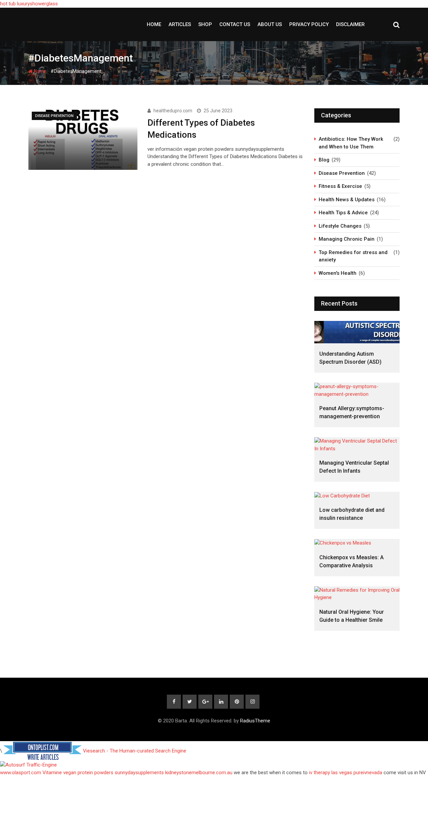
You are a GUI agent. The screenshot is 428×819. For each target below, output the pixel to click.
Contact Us (234, 24)
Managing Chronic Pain (346, 239)
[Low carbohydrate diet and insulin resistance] (357, 495)
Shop (205, 24)
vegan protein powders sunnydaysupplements (113, 773)
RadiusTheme (255, 721)
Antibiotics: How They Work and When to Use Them (351, 143)
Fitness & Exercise (340, 186)
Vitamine (52, 773)
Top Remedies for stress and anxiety (353, 256)
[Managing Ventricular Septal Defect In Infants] (357, 444)
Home (154, 24)
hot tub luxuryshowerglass (29, 4)
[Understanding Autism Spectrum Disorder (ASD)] (357, 332)
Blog (324, 160)
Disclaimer (350, 24)
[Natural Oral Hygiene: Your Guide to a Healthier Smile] (357, 593)
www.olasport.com (20, 773)
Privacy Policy (309, 24)
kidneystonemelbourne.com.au (198, 773)
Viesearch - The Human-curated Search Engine (134, 751)
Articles (180, 24)
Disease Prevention (342, 173)
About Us (269, 24)
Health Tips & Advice (343, 213)
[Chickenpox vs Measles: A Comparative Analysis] (357, 543)
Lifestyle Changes (340, 226)
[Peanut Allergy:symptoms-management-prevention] (357, 390)
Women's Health (337, 273)
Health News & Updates (346, 200)
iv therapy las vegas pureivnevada (345, 773)
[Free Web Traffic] (214, 765)
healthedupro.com (172, 110)
